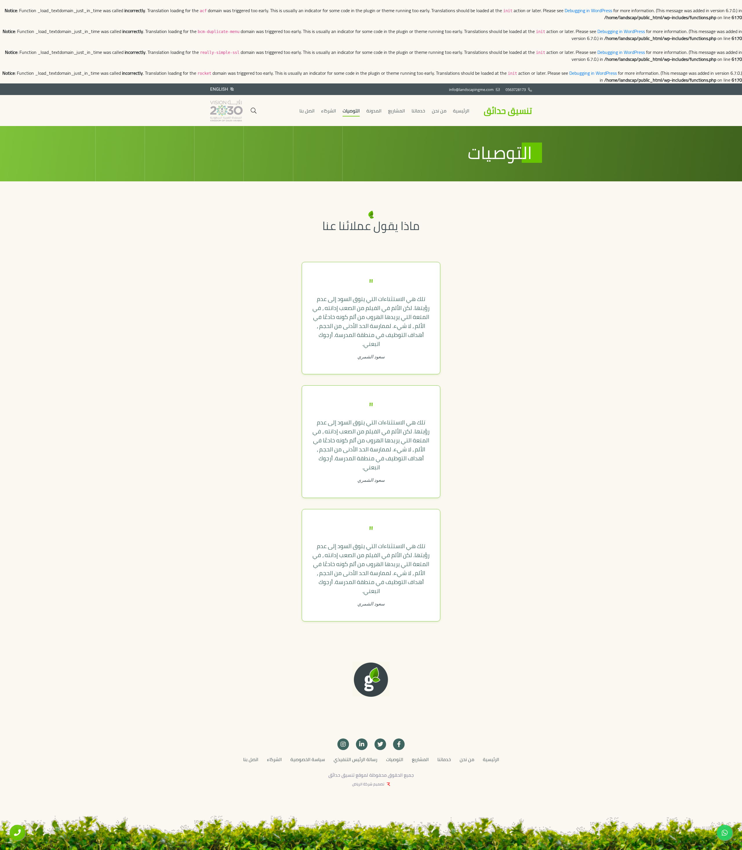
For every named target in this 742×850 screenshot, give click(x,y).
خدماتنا (418, 110)
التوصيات (351, 110)
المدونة (373, 110)
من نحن (439, 110)
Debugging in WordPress (588, 10)
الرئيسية (461, 110)
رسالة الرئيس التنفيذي (355, 759)
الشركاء (328, 110)
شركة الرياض (362, 783)
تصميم (378, 783)
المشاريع (396, 110)
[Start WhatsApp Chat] (724, 832)
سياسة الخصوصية (307, 759)
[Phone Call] (17, 832)
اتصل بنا (306, 110)
